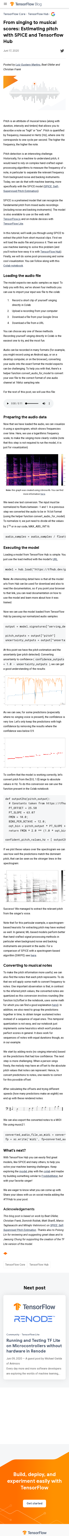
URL (55, 559)
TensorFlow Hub (50, 251)
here (43, 494)
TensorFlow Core (15, 1264)
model (23, 1171)
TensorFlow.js (12, 219)
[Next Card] (34, 1337)
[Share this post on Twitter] (62, 50)
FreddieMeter (50, 1176)
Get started (34, 1503)
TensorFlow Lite (13, 223)
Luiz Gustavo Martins (28, 64)
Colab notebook (13, 265)
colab (47, 1171)
